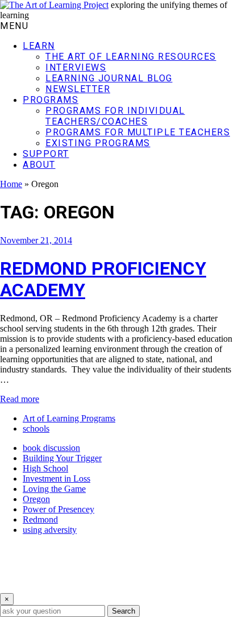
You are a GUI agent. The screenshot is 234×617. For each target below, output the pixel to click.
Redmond (40, 519)
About (39, 164)
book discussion (51, 448)
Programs (50, 99)
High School (45, 468)
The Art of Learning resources (130, 56)
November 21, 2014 (36, 240)
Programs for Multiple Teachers (137, 132)
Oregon (36, 499)
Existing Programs (98, 143)
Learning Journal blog (109, 78)
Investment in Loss (56, 478)
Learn (39, 45)
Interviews (75, 67)
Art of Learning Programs (69, 418)
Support (46, 153)
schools (36, 428)
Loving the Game (54, 489)
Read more (19, 399)
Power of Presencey (58, 509)
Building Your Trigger (62, 458)
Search (123, 611)
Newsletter (77, 89)
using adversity (50, 530)
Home (11, 184)
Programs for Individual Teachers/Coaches (115, 116)
